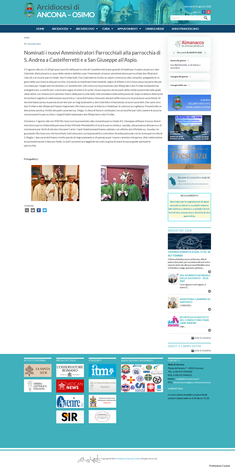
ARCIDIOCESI (60, 28)
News (26, 37)
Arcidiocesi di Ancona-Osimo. (128, 459)
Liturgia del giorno (189, 76)
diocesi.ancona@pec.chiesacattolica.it (192, 382)
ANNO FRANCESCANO (185, 28)
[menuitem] (40, 29)
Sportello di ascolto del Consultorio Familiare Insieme (195, 320)
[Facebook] (204, 12)
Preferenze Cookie (219, 465)
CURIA (106, 28)
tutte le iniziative (202, 337)
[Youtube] (209, 12)
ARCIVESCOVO (85, 28)
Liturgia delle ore (189, 85)
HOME (40, 28)
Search (205, 17)
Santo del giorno (189, 64)
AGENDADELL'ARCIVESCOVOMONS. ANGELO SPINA (198, 103)
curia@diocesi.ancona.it (187, 378)
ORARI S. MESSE (154, 28)
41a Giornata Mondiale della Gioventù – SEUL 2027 (195, 278)
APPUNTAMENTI (127, 28)
